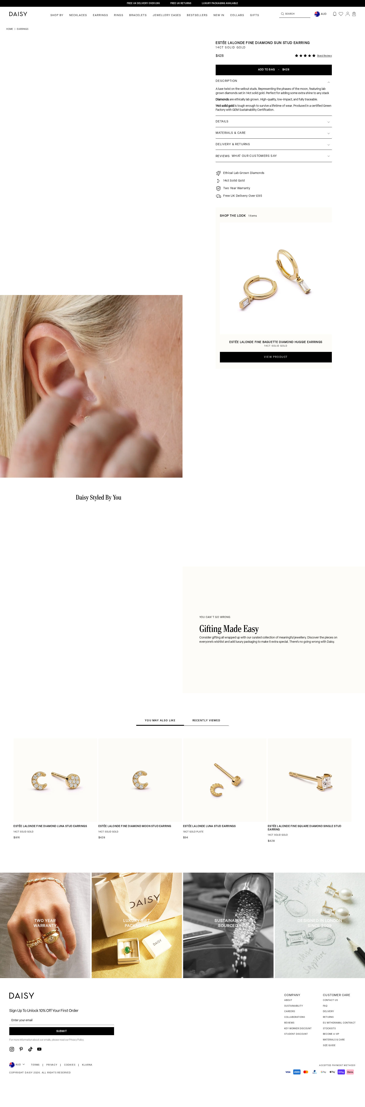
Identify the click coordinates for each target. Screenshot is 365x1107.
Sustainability (293, 1006)
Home (10, 29)
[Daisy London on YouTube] (39, 1049)
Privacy (51, 1065)
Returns (328, 1017)
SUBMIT (61, 1031)
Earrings (100, 15)
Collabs (237, 15)
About (288, 1000)
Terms (35, 1065)
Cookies (70, 1065)
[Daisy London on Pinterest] (21, 1049)
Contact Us (330, 1000)
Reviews (289, 1023)
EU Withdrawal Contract (339, 1023)
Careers (289, 1011)
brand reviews (324, 56)
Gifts (254, 15)
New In (219, 15)
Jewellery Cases (167, 15)
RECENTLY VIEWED (206, 720)
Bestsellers (197, 15)
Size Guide (329, 1045)
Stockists (329, 1029)
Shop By (56, 15)
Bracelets (138, 15)
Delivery (328, 1011)
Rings (118, 15)
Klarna (87, 1065)
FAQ (325, 1006)
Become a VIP (331, 1034)
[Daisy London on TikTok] (30, 1049)
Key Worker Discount (298, 1029)
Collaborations (294, 1017)
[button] (354, 14)
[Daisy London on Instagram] (11, 1049)
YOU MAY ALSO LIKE (160, 720)
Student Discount (296, 1034)
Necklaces (78, 15)
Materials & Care (334, 1040)
